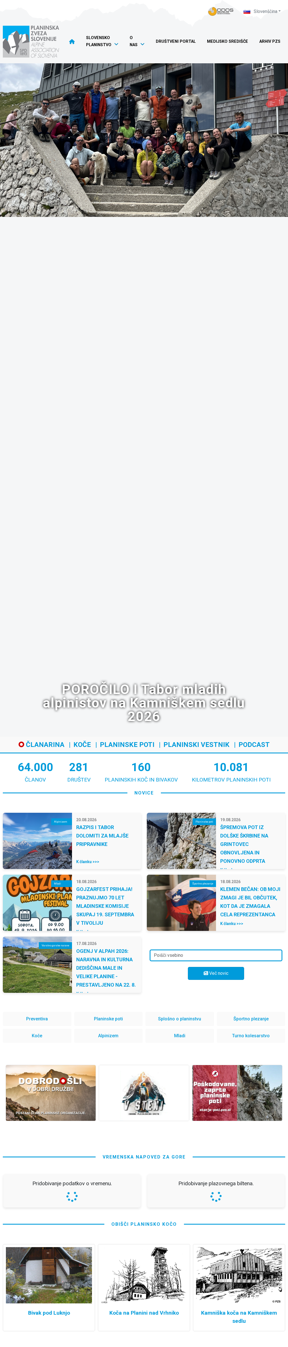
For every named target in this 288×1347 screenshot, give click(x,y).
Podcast (254, 745)
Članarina (44, 745)
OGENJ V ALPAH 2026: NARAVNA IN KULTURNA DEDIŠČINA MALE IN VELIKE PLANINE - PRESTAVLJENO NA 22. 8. (106, 968)
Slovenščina (265, 11)
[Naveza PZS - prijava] (220, 11)
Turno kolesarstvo (251, 1035)
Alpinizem (108, 1035)
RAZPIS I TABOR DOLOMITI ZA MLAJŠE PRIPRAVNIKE (102, 835)
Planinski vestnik (196, 745)
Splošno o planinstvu (179, 1019)
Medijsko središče (227, 41)
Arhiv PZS (269, 41)
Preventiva (37, 1019)
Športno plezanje (251, 1019)
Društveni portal (176, 41)
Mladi (179, 1035)
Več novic (218, 973)
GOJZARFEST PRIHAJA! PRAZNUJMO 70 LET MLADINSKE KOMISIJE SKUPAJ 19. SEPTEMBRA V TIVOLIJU (105, 906)
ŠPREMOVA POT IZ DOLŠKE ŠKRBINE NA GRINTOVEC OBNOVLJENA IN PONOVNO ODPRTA (244, 844)
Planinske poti (127, 745)
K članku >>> (87, 861)
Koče (82, 745)
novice (144, 793)
